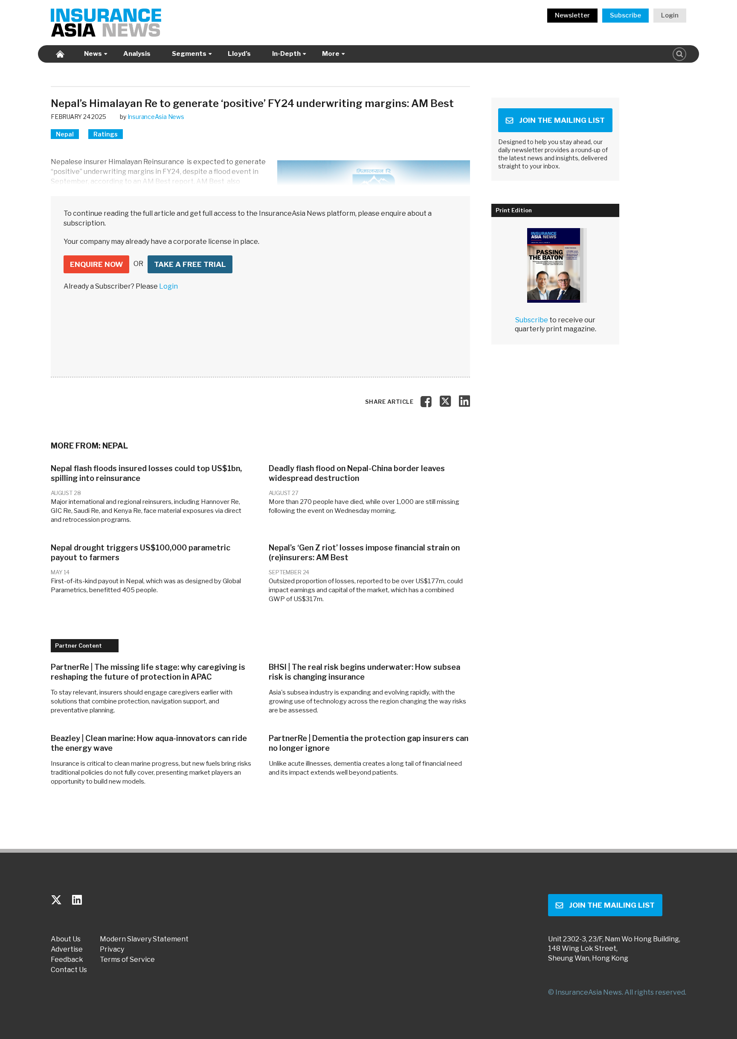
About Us (66, 939)
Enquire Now (96, 264)
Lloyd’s (239, 54)
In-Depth (286, 54)
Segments (189, 54)
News (93, 54)
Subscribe (625, 15)
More (330, 54)
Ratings (105, 134)
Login (670, 15)
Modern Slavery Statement (144, 939)
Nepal (65, 134)
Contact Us (69, 970)
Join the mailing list (562, 120)
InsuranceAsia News (156, 116)
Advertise (67, 949)
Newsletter (572, 15)
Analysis (137, 54)
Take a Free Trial (190, 264)
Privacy (112, 949)
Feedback (67, 959)
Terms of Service (127, 959)
